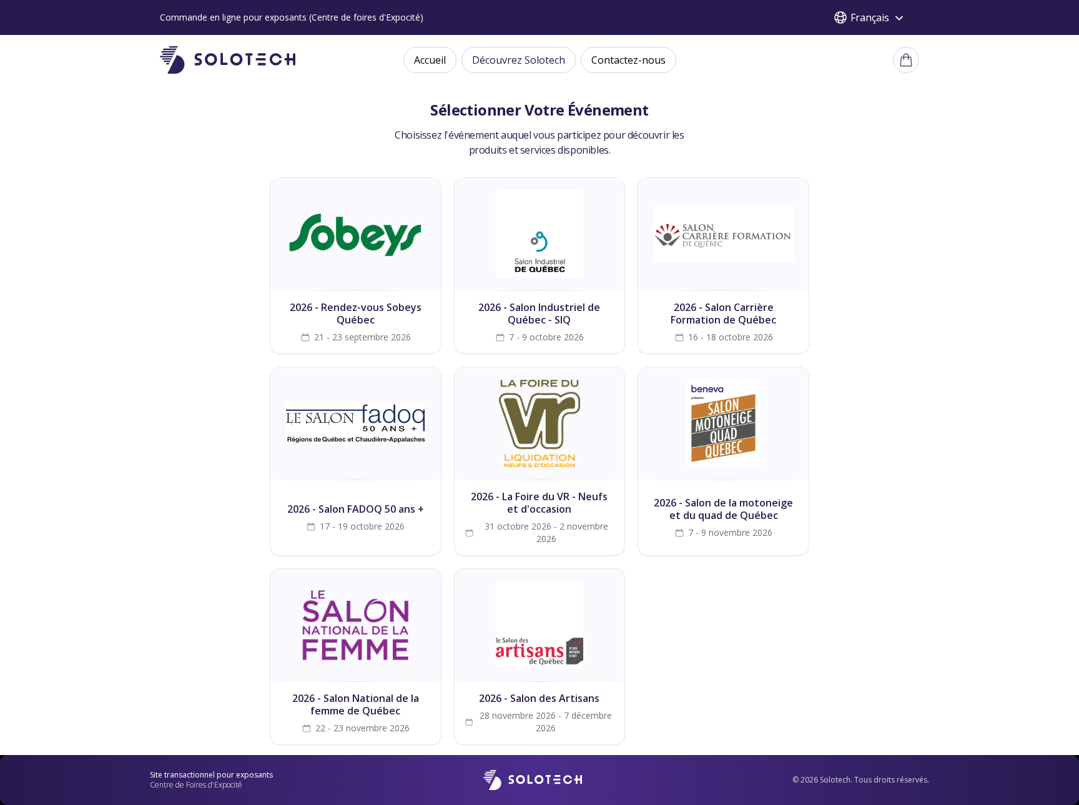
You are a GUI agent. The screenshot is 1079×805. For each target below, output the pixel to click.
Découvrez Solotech (518, 60)
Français (869, 17)
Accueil (430, 60)
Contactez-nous (628, 60)
